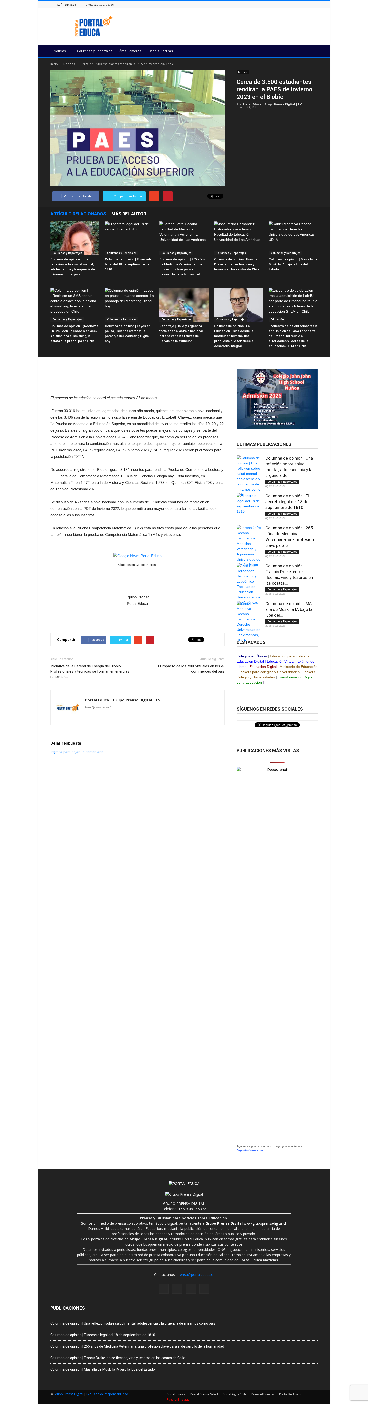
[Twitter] (315, 4)
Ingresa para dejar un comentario (76, 752)
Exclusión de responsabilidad (107, 1394)
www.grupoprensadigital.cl (245, 1223)
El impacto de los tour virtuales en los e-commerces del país (191, 669)
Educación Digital (250, 661)
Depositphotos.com (250, 1150)
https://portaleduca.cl (97, 707)
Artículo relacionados (78, 214)
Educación (277, 319)
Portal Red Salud (290, 1394)
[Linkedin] (308, 4)
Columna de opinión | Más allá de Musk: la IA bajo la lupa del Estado (293, 264)
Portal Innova (176, 1394)
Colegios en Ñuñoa (252, 656)
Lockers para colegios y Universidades (269, 672)
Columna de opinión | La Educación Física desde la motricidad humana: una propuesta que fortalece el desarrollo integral (234, 336)
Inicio (54, 64)
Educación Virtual (280, 661)
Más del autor (128, 214)
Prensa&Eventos (262, 1394)
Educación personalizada (290, 656)
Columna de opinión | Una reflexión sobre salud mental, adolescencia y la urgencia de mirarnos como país (132, 1323)
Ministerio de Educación (298, 667)
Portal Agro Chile (235, 1394)
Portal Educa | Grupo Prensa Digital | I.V (272, 104)
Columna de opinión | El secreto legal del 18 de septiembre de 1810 (128, 264)
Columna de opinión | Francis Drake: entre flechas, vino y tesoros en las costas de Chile (236, 264)
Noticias (60, 51)
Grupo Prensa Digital (68, 1394)
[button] (312, 52)
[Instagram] (302, 4)
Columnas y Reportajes (94, 51)
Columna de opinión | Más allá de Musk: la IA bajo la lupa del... (289, 609)
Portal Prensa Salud (204, 1394)
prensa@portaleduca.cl (195, 1274)
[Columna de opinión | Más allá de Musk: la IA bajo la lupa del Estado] (293, 238)
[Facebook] (296, 4)
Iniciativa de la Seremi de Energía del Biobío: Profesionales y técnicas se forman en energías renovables (89, 671)
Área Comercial (130, 51)
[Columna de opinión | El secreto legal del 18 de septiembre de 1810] (129, 238)
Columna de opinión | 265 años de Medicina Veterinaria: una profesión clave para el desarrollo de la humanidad (137, 1346)
